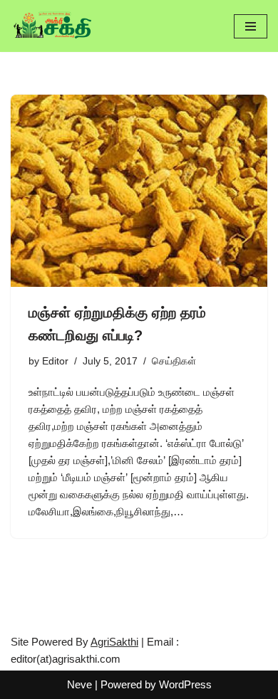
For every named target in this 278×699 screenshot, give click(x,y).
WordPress (185, 684)
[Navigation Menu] (250, 26)
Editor (55, 361)
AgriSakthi (114, 642)
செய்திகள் (174, 361)
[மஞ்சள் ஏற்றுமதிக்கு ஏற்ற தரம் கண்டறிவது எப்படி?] (139, 191)
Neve (79, 684)
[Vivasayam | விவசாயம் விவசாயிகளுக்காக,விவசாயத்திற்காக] (53, 26)
